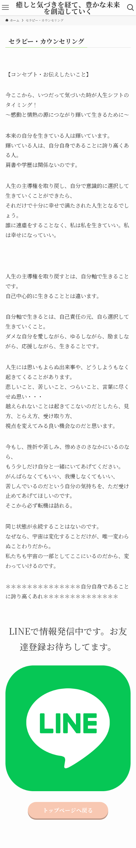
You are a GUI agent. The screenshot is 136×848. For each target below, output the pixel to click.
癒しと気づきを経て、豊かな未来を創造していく (68, 8)
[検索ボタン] (130, 7)
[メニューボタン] (5, 7)
